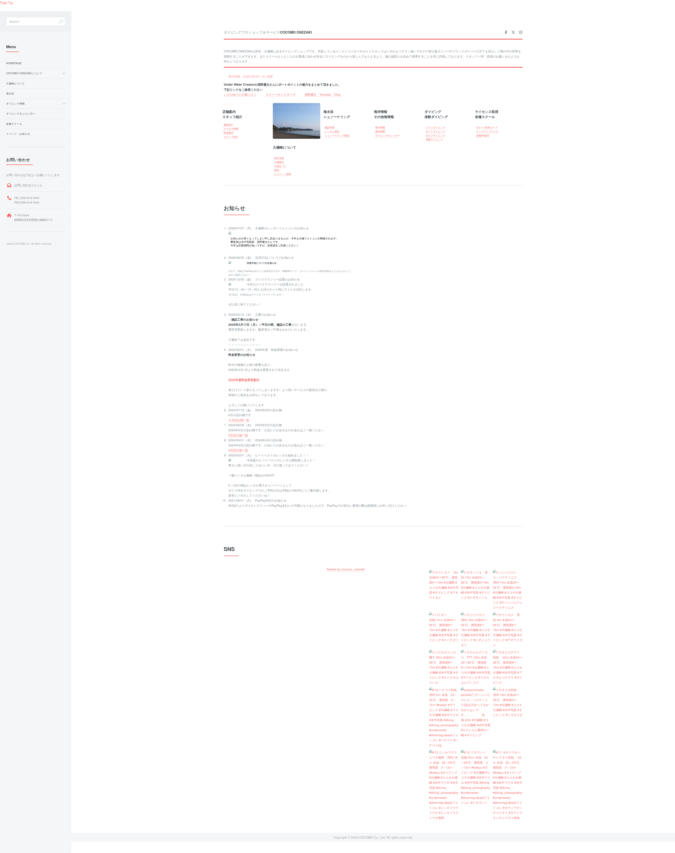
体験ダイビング (434, 139)
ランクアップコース (487, 131)
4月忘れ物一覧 (238, 450)
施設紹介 (228, 124)
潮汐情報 (380, 131)
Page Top (6, 2)
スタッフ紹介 (231, 136)
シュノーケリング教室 (337, 135)
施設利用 (330, 127)
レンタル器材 (332, 131)
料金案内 (228, 132)
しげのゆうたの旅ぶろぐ (240, 94)
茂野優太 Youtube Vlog (322, 94)
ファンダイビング (435, 127)
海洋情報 (380, 127)
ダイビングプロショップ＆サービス (268, 32)
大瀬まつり (280, 166)
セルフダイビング (435, 135)
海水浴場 (279, 158)
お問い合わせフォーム (28, 185)
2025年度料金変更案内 (243, 380)
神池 (276, 170)
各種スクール (14, 123)
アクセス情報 (231, 128)
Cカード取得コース (487, 127)
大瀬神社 (279, 162)
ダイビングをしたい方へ (21, 113)
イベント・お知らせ (18, 133)
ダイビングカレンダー (387, 135)
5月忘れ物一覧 (238, 435)
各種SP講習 (482, 135)
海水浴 (10, 93)
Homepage (14, 63)
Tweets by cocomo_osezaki (345, 569)
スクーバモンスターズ (280, 94)
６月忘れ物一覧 (238, 420)
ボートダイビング (435, 131)
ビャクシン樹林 (282, 174)
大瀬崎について (15, 83)
